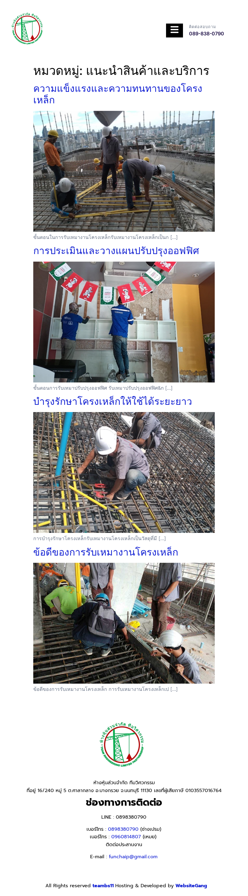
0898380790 (123, 829)
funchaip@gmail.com (133, 856)
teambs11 (104, 885)
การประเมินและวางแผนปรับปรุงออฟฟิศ (116, 250)
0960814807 (126, 836)
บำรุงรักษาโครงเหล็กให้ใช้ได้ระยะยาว (112, 401)
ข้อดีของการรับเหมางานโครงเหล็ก (105, 552)
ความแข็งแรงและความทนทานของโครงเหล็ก (117, 94)
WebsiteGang (191, 885)
